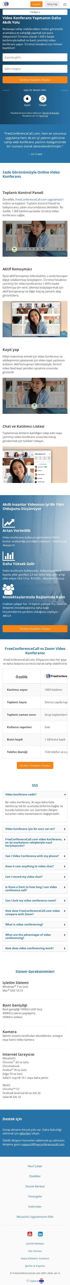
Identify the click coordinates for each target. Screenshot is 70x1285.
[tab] (35, 794)
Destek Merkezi (35, 1186)
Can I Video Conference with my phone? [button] (32, 856)
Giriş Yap (52, 4)
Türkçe (34, 12)
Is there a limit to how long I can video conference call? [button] (31, 888)
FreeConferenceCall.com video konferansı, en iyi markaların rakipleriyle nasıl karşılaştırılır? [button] (33, 842)
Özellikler (35, 1176)
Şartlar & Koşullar (50, 112)
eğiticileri (25, 1133)
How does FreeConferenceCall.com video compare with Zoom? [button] (32, 912)
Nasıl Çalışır (35, 1166)
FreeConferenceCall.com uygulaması (38, 199)
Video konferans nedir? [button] (21, 794)
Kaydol (36, 4)
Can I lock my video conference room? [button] (30, 900)
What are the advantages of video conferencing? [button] (28, 936)
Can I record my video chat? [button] (23, 877)
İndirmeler (35, 1206)
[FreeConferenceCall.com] (6, 4)
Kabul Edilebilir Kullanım (35, 1258)
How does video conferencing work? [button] (29, 948)
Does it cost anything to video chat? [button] (29, 866)
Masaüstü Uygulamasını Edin (35, 1217)
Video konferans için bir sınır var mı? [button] (30, 829)
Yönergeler (35, 1196)
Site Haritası (35, 1251)
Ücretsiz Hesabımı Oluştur (35, 79)
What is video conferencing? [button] (24, 924)
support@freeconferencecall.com (42, 1144)
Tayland (34, 1280)
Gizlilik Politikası (35, 1243)
